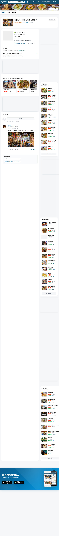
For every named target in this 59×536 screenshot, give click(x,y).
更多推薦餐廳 (48, 293)
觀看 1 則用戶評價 (21, 43)
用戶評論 (5, 114)
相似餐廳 (14, 12)
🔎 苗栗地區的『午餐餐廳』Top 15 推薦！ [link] (12, 158)
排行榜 (54, 1)
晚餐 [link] (27, 22)
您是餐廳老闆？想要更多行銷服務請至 (22, 40)
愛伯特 (9, 125)
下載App (39, 1)
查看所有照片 (54, 8)
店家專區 (49, 1)
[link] (53, 91)
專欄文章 (44, 1)
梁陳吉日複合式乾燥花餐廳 (25, 19)
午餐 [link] (23, 22)
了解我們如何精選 (22, 50)
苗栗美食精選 (18, 22)
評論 (9, 12)
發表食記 (34, 1)
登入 (30, 1)
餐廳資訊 (3, 12)
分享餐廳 (31, 43)
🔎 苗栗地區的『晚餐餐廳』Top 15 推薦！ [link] (12, 161)
